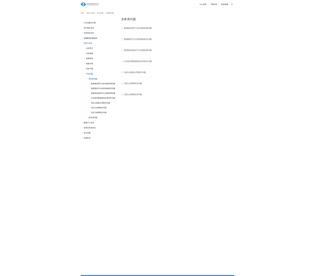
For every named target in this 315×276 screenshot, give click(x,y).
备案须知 (89, 58)
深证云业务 (90, 13)
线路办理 (89, 63)
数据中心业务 (89, 122)
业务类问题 (110, 13)
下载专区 (213, 4)
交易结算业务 (89, 33)
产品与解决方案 (90, 23)
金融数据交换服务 (90, 38)
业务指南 (89, 53)
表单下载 (89, 68)
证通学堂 (87, 138)
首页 (82, 13)
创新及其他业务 (90, 127)
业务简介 (89, 48)
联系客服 (224, 4)
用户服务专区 (89, 28)
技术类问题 (93, 117)
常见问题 (100, 13)
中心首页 (203, 4)
